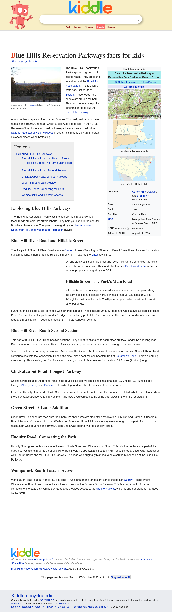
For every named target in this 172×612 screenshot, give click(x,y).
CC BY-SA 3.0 (47, 600)
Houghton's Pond (125, 356)
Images (77, 26)
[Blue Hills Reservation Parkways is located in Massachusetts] (134, 134)
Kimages (89, 26)
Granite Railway (105, 489)
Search (137, 19)
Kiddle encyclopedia (42, 559)
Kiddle (14, 606)
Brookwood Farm (135, 266)
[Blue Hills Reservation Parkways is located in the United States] (134, 168)
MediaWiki (64, 603)
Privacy (49, 606)
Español (111, 26)
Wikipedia (16, 603)
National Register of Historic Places (32, 132)
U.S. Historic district (134, 86)
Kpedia (100, 26)
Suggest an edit (120, 577)
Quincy (135, 191)
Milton (144, 191)
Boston (32, 105)
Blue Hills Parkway (77, 112)
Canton (152, 191)
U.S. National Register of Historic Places (134, 82)
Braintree (142, 195)
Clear (130, 19)
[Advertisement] (86, 40)
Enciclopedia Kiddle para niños (90, 606)
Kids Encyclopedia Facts (24, 61)
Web (68, 26)
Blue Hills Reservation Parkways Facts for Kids (39, 568)
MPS (110, 219)
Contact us (63, 606)
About (38, 606)
